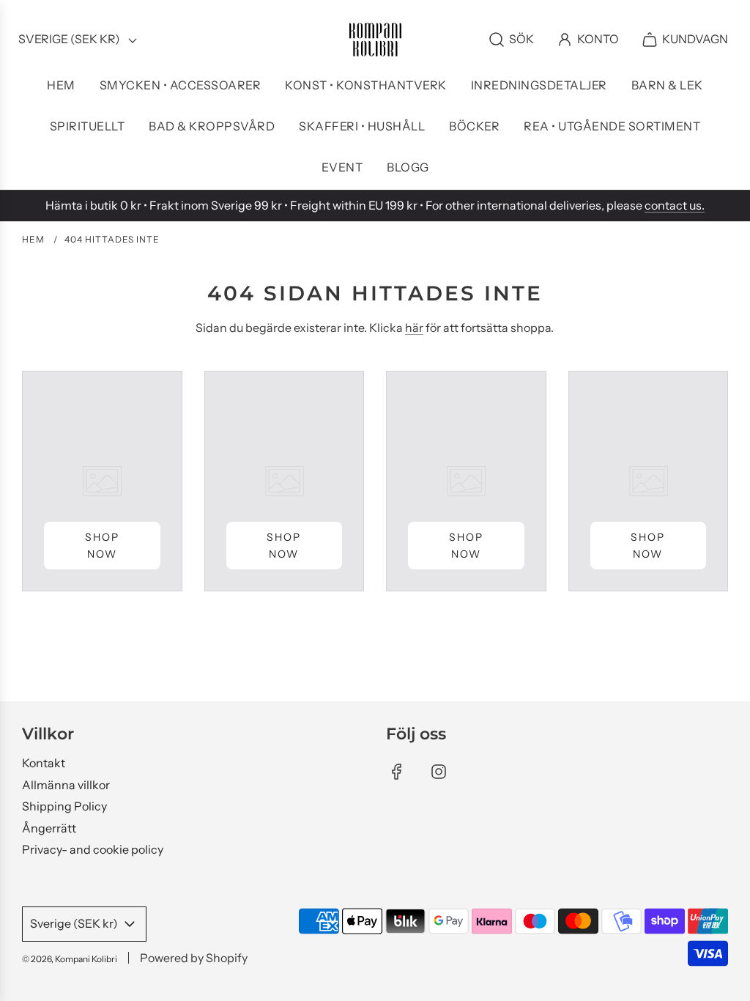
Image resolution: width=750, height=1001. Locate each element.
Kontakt (43, 763)
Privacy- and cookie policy (92, 849)
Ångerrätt (49, 828)
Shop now (102, 545)
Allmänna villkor (66, 784)
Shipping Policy (64, 806)
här (414, 327)
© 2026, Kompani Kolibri (69, 958)
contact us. (675, 205)
